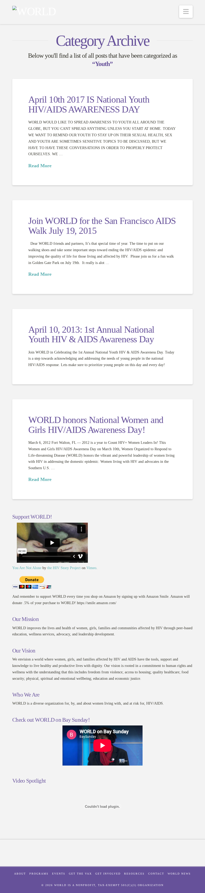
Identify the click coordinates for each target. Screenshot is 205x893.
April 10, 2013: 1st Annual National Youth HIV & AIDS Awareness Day (91, 334)
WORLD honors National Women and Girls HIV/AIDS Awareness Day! (95, 425)
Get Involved (108, 873)
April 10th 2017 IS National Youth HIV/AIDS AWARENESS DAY (88, 104)
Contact (156, 873)
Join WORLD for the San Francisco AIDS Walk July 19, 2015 (102, 226)
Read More (40, 165)
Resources (134, 873)
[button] (186, 11)
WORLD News (179, 873)
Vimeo (91, 568)
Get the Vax (80, 873)
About (20, 873)
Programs (39, 873)
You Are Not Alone (26, 568)
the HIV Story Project (64, 568)
